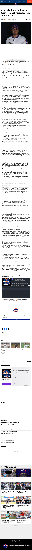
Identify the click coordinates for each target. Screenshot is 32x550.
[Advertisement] (16, 52)
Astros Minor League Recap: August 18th (7, 429)
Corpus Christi (16, 545)
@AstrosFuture (18, 300)
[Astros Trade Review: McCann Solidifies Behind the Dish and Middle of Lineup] (5, 345)
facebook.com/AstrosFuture (11, 301)
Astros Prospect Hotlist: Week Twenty (7, 433)
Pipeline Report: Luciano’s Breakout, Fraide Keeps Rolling (10, 422)
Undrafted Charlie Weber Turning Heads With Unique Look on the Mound (12, 435)
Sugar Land (12, 545)
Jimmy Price (3, 508)
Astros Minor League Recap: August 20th (7, 424)
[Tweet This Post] (26, 19)
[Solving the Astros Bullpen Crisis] (15, 345)
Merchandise (28, 545)
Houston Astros (15, 65)
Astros (10, 545)
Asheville (19, 545)
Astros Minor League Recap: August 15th (7, 442)
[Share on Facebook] (24, 19)
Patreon (25, 545)
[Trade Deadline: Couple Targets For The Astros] (25, 345)
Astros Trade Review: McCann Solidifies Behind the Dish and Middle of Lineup (5, 350)
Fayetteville (22, 545)
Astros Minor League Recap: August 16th (7, 440)
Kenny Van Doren (6, 19)
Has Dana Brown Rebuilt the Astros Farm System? (9, 431)
